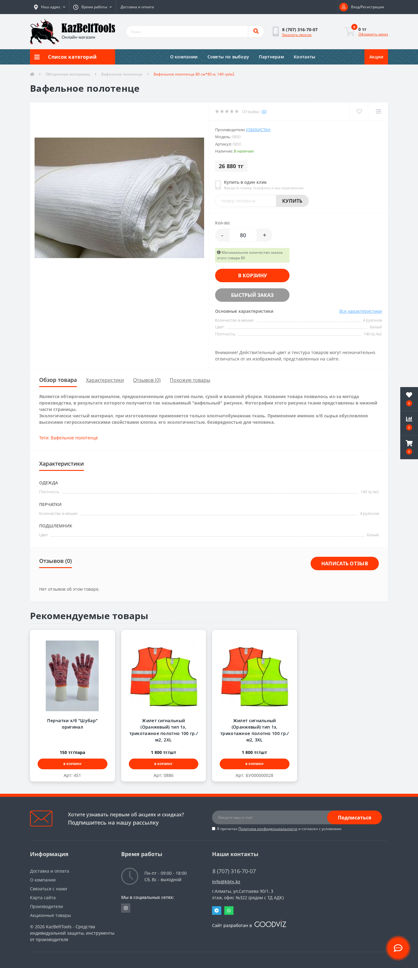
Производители (46, 906)
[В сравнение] (78, 636)
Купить (292, 201)
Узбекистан (258, 129)
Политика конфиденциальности (267, 828)
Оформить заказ (373, 34)
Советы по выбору (228, 57)
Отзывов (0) (147, 380)
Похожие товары (190, 380)
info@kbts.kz (226, 882)
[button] (49, 7)
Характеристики (105, 380)
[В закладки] (66, 636)
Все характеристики (360, 311)
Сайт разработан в (232, 925)
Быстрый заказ (252, 295)
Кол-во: (222, 223)
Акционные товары (50, 915)
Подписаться (354, 817)
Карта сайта (43, 897)
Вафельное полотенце (121, 74)
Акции (376, 57)
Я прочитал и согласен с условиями (279, 828)
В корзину (252, 275)
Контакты (304, 57)
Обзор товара (58, 379)
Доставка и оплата (137, 6)
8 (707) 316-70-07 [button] (234, 871)
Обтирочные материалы (68, 74)
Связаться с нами (48, 889)
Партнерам (271, 57)
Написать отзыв (344, 563)
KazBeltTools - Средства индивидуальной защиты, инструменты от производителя (72, 933)
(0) (264, 111)
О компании (184, 57)
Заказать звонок (297, 34)
